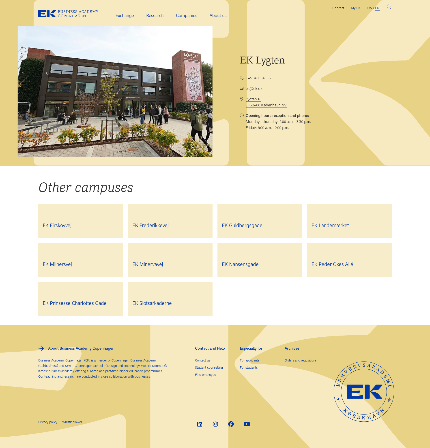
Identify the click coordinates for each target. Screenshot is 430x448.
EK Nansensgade (240, 264)
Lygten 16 (253, 98)
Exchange (125, 15)
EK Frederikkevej (150, 225)
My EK (356, 8)
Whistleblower (72, 422)
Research (155, 15)
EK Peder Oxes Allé (332, 264)
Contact (338, 8)
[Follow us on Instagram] (215, 424)
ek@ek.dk (254, 88)
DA (369, 8)
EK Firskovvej (57, 225)
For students (249, 367)
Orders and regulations (300, 360)
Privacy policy (47, 422)
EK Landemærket (330, 225)
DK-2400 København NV (266, 104)
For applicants (249, 360)
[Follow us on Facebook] (231, 424)
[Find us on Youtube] (246, 424)
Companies (186, 15)
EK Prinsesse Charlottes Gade (75, 303)
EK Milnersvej (57, 264)
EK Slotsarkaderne (152, 303)
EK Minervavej (147, 264)
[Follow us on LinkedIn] (199, 424)
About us (218, 15)
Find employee (205, 374)
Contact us (202, 360)
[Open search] (389, 8)
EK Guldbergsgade (242, 225)
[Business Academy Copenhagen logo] (71, 13)
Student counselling (209, 367)
